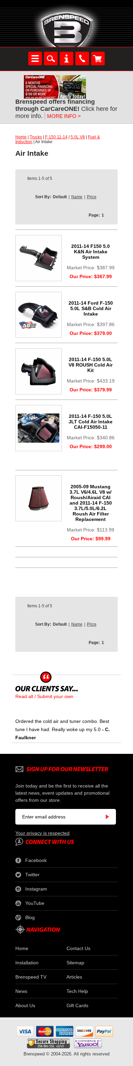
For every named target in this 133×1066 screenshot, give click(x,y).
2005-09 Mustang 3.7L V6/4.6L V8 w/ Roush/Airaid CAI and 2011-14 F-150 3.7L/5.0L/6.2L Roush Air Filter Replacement (91, 503)
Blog (30, 917)
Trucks (36, 137)
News (21, 991)
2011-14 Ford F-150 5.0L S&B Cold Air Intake (91, 308)
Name (77, 196)
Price (92, 196)
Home (21, 137)
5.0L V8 (78, 137)
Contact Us (78, 948)
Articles (74, 977)
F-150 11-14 (56, 137)
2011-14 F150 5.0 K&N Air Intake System (90, 251)
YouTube (34, 903)
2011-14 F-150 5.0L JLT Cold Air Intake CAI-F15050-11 (91, 421)
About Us (25, 1005)
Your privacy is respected (42, 833)
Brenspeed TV (30, 977)
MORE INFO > (64, 116)
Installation (27, 962)
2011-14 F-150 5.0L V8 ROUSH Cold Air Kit (91, 365)
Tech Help (77, 991)
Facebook (36, 860)
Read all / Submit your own (44, 696)
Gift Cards (77, 1005)
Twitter (32, 874)
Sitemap (75, 962)
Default (60, 196)
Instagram (36, 889)
